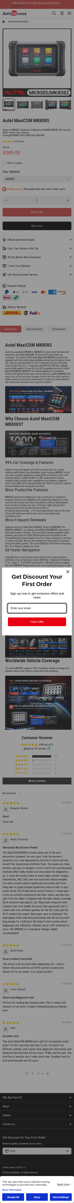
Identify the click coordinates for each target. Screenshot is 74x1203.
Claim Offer (37, 621)
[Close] (68, 572)
